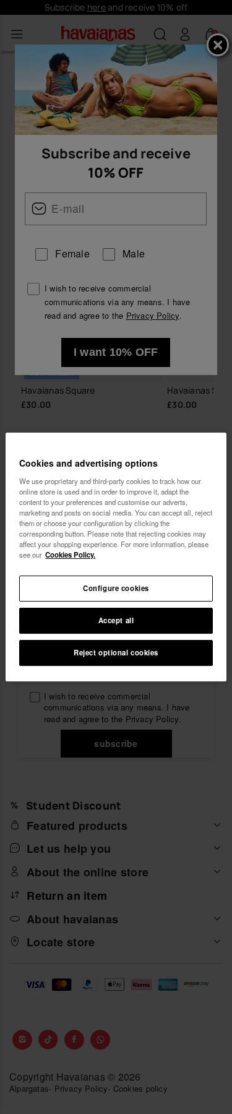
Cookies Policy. (70, 554)
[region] (116, 557)
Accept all (116, 620)
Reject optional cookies (116, 652)
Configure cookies (116, 588)
